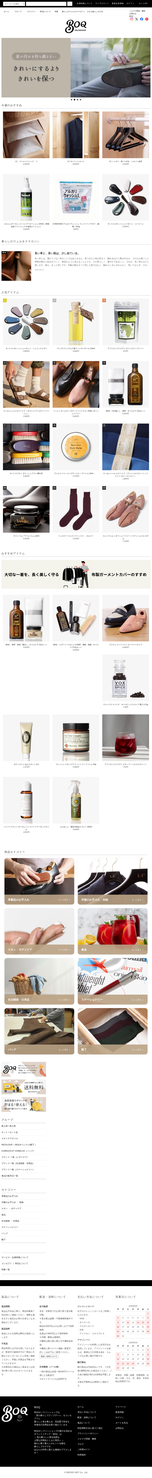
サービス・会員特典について (14, 1257)
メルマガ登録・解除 (137, 11)
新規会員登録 (118, 3)
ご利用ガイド (83, 1449)
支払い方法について (86, 1412)
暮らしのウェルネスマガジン (73, 12)
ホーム (6, 12)
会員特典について (84, 3)
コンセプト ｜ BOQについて (14, 1263)
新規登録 (119, 1412)
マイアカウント (102, 3)
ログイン (130, 3)
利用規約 (81, 1455)
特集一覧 (5, 1269)
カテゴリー (31, 12)
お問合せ (132, 14)
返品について (83, 1423)
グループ (18, 12)
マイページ (120, 1407)
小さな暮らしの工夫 (95, 12)
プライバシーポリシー (87, 1433)
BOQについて (46, 12)
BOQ (131, 16)
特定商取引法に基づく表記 (89, 1428)
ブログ (80, 1444)
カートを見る (121, 1423)
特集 (57, 12)
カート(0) (143, 3)
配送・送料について (49, 1356)
